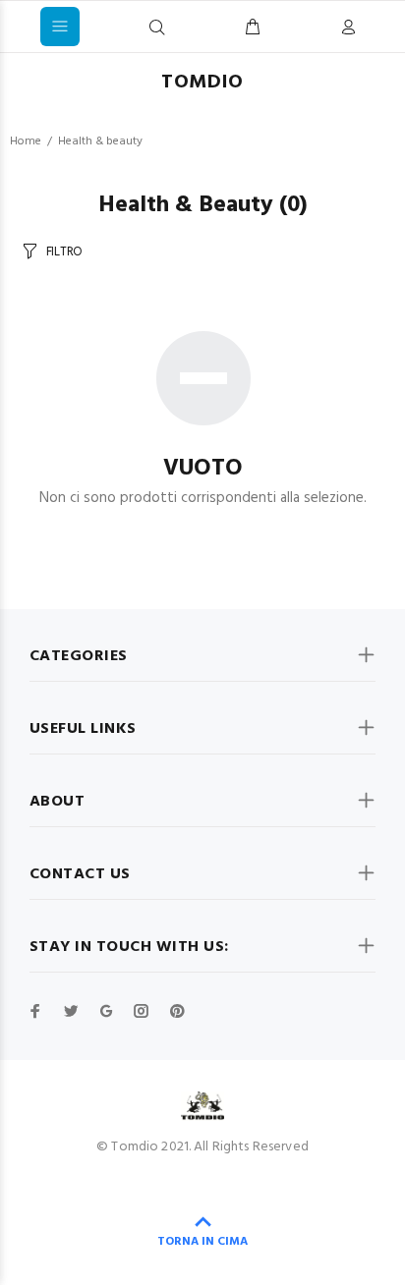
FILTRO (64, 252)
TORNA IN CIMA (202, 1242)
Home (25, 141)
